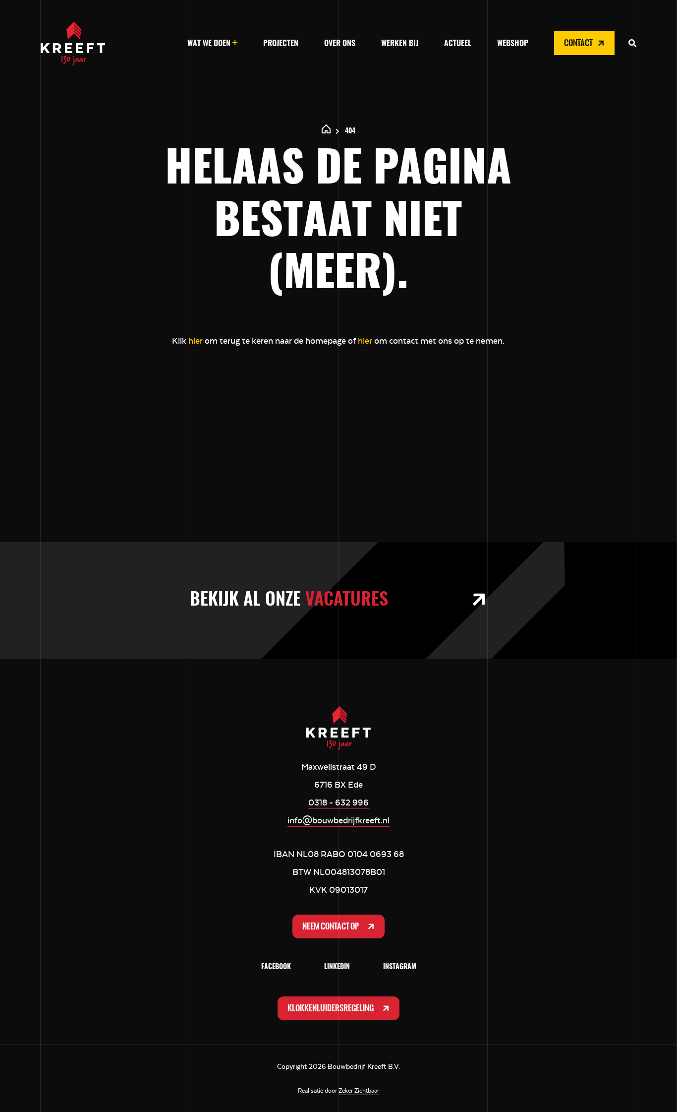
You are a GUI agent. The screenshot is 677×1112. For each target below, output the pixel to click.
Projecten (280, 44)
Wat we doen (208, 44)
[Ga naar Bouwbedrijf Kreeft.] (326, 131)
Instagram (399, 967)
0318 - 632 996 (338, 802)
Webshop (512, 44)
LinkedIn (337, 967)
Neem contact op (331, 926)
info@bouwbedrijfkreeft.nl (338, 820)
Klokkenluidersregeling (331, 1008)
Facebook (276, 967)
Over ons (339, 44)
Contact (579, 43)
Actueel (457, 44)
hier (195, 341)
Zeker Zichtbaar (358, 1090)
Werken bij (399, 44)
